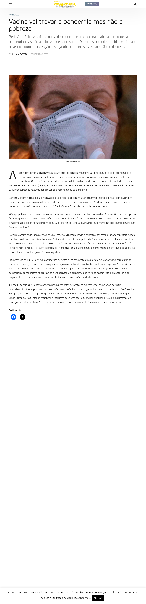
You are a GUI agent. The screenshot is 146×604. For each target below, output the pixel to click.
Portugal (92, 4)
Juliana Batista (19, 54)
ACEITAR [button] (98, 598)
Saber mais (84, 598)
